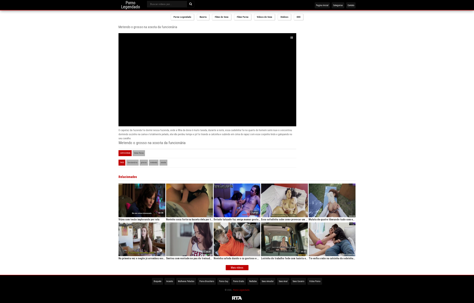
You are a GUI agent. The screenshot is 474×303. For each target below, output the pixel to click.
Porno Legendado (182, 17)
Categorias (338, 5)
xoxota (163, 162)
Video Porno (139, 153)
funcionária (132, 162)
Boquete (157, 281)
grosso (144, 162)
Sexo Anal (283, 281)
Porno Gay (223, 281)
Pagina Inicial (322, 5)
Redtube (253, 281)
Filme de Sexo (221, 17)
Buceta (203, 17)
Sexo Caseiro (298, 281)
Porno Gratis (238, 281)
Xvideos (284, 17)
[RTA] (237, 298)
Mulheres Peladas (186, 281)
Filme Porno (242, 17)
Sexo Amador (268, 281)
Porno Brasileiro (206, 281)
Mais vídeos (237, 267)
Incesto (169, 281)
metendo (153, 162)
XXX (299, 17)
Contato (351, 5)
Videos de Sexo (264, 17)
